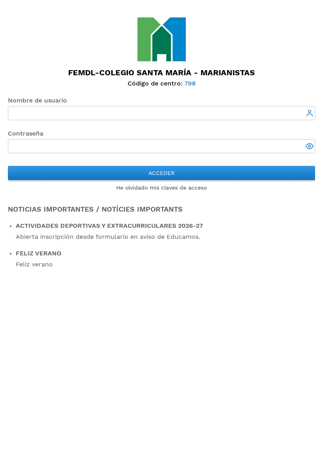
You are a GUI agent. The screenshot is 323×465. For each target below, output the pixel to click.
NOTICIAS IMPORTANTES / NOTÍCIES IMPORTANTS (95, 209)
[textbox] (161, 113)
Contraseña (25, 133)
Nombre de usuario (37, 100)
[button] (310, 147)
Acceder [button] (161, 173)
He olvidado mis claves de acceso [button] (161, 187)
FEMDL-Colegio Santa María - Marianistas (161, 72)
